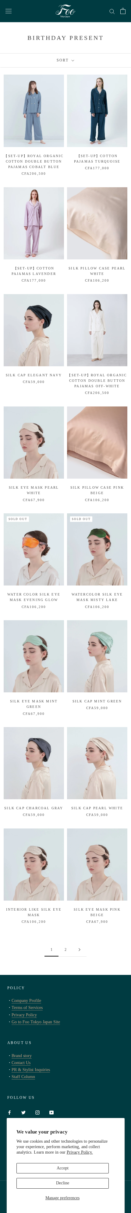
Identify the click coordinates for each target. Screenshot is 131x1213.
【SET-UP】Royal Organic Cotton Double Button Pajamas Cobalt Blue (33, 161)
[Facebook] (9, 1112)
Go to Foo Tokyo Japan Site (36, 1022)
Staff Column (23, 1076)
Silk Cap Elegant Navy (34, 375)
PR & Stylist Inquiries (31, 1069)
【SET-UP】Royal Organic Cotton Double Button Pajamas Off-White (97, 380)
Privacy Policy (24, 1015)
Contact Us (21, 1062)
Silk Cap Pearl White (97, 808)
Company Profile (26, 1000)
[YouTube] (51, 1112)
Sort (63, 60)
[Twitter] (23, 1112)
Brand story (22, 1055)
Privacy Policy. (80, 1152)
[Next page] (80, 950)
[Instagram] (37, 1112)
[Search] (112, 11)
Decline (62, 1183)
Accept (63, 1168)
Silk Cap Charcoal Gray (33, 808)
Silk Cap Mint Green (97, 701)
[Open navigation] (8, 11)
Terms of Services (27, 1007)
